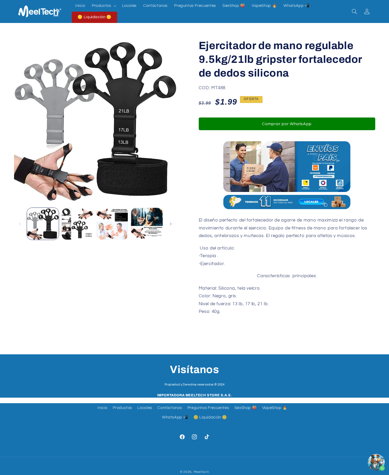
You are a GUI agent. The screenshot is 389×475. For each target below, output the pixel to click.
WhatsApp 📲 (175, 417)
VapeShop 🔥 (274, 408)
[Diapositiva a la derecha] (171, 224)
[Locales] (286, 208)
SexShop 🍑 (245, 408)
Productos (122, 408)
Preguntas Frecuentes (208, 408)
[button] (103, 6)
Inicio (102, 408)
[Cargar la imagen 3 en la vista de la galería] (112, 224)
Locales (144, 408)
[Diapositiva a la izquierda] (20, 224)
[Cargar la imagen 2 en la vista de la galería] (78, 224)
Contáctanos (169, 408)
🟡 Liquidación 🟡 (210, 417)
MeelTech (201, 472)
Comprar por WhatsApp (287, 124)
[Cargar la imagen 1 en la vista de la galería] (43, 224)
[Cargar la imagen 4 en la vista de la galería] (147, 224)
